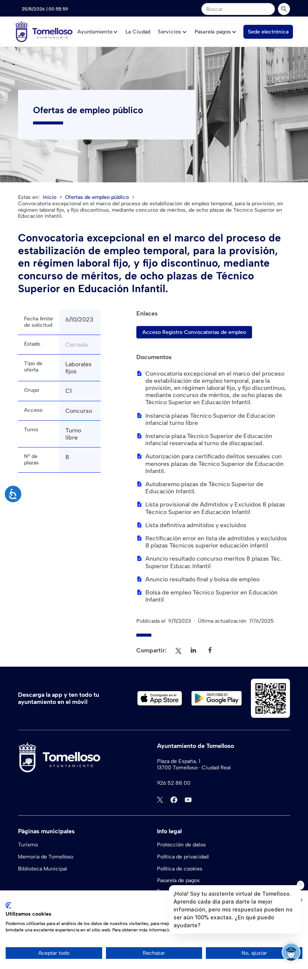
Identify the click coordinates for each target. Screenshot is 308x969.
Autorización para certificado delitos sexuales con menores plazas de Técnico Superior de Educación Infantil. (214, 463)
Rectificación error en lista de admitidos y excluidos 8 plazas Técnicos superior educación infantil (216, 542)
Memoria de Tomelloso (45, 857)
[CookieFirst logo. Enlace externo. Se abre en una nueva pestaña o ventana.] (8, 905)
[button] (97, 32)
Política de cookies (179, 869)
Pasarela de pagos (178, 880)
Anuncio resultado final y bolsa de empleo (202, 579)
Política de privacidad (182, 857)
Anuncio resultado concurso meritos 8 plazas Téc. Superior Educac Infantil (213, 562)
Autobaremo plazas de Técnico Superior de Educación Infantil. (204, 488)
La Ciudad (137, 32)
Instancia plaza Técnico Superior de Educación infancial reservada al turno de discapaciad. (208, 439)
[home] (43, 31)
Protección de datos (181, 845)
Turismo (28, 845)
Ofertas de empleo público (97, 197)
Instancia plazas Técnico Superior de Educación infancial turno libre (210, 419)
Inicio (49, 197)
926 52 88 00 (173, 783)
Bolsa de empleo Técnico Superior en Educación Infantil (211, 596)
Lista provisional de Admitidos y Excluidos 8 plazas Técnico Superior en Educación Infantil (215, 508)
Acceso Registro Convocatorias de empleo (194, 332)
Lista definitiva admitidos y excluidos (195, 525)
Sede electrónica (268, 32)
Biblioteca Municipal (42, 869)
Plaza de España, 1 (178, 761)
